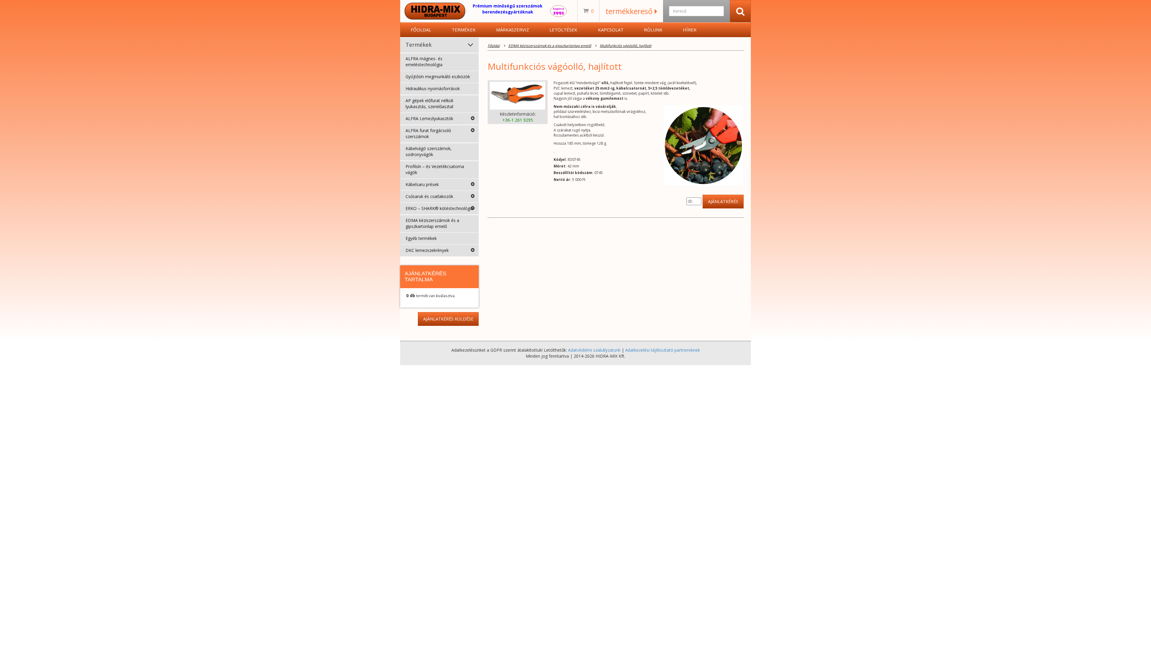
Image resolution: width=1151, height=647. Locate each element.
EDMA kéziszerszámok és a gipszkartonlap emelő (432, 223)
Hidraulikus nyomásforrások (433, 88)
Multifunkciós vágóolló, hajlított (625, 45)
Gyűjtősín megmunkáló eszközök (438, 76)
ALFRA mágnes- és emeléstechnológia (424, 61)
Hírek (690, 30)
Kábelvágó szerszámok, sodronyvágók (429, 151)
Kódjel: (560, 159)
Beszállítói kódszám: (573, 172)
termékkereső (630, 11)
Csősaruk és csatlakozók (429, 196)
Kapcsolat (610, 30)
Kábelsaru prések (422, 184)
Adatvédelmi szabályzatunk (594, 350)
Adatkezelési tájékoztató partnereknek (662, 350)
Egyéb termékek (421, 238)
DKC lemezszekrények (427, 250)
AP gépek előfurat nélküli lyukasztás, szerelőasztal (429, 103)
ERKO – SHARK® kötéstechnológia (439, 208)
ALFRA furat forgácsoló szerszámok (428, 133)
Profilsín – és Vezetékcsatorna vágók (435, 169)
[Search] (740, 11)
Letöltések (563, 30)
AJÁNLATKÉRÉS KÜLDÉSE (448, 319)
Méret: (560, 166)
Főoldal (421, 30)
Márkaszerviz (512, 30)
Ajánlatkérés (723, 201)
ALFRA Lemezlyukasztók (429, 118)
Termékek (464, 30)
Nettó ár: (562, 179)
